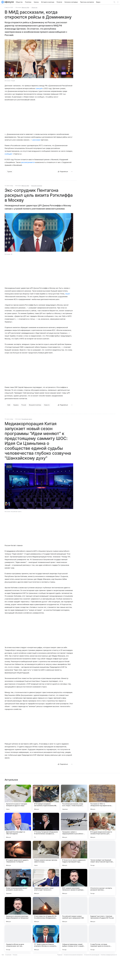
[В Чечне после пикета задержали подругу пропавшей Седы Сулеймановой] (74, 854)
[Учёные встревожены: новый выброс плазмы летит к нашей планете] (74, 938)
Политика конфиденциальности (109, 954)
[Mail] (2, 2)
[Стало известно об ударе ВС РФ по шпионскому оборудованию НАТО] (46, 910)
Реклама (15, 954)
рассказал (37, 140)
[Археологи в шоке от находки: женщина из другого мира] (18, 798)
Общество (34, 7)
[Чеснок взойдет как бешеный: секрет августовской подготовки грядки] (102, 854)
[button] (39, 58)
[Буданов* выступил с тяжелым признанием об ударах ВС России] (102, 910)
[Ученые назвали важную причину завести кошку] (46, 854)
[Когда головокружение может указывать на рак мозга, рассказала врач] (18, 882)
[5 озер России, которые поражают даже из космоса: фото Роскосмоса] (102, 938)
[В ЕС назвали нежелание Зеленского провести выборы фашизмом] (74, 882)
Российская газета (27, 419)
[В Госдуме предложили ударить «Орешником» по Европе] (18, 854)
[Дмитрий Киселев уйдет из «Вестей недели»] (18, 826)
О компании (8, 954)
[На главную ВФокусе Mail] (9, 2)
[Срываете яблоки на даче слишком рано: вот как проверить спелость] (18, 938)
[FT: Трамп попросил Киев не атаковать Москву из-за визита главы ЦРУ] (46, 938)
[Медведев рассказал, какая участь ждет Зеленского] (46, 882)
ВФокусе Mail (25, 7)
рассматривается (28, 162)
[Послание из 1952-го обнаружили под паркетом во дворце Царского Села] (102, 798)
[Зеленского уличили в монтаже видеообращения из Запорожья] (18, 910)
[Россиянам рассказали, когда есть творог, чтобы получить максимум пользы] (74, 798)
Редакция (59, 954)
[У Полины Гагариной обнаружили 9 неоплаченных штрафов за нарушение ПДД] (46, 826)
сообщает (8, 154)
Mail (3, 954)
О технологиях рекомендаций (91, 954)
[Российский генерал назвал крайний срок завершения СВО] (74, 910)
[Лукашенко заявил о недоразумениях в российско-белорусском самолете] (74, 826)
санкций (39, 88)
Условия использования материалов (73, 954)
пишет (67, 294)
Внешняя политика (36, 185)
